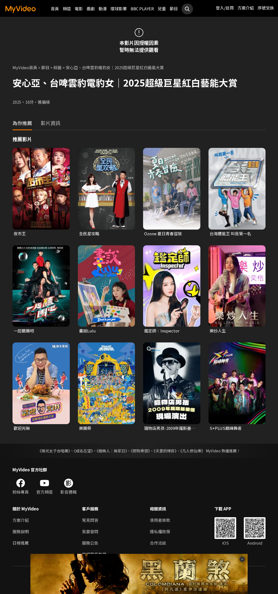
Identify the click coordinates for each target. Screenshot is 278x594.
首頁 (55, 8)
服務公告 (90, 543)
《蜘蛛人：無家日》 (112, 450)
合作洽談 (158, 543)
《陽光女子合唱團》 (54, 450)
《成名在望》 (83, 450)
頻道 (67, 8)
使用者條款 (160, 520)
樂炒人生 (218, 330)
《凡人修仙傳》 (192, 450)
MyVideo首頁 (24, 67)
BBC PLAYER (142, 8)
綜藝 (57, 67)
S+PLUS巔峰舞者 (226, 428)
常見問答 (90, 520)
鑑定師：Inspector (161, 330)
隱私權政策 (160, 531)
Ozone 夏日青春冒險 (163, 233)
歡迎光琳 (22, 428)
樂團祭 (85, 428)
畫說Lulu (87, 330)
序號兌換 (266, 8)
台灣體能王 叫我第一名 (230, 233)
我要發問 (90, 531)
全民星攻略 (89, 233)
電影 (79, 8)
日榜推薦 (20, 543)
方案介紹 (246, 8)
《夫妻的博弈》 (165, 450)
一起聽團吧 (24, 330)
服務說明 (20, 531)
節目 (174, 8)
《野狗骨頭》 (140, 450)
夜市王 (20, 233)
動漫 (103, 8)
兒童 (162, 8)
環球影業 (118, 8)
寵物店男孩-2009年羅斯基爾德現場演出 (169, 428)
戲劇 (91, 8)
